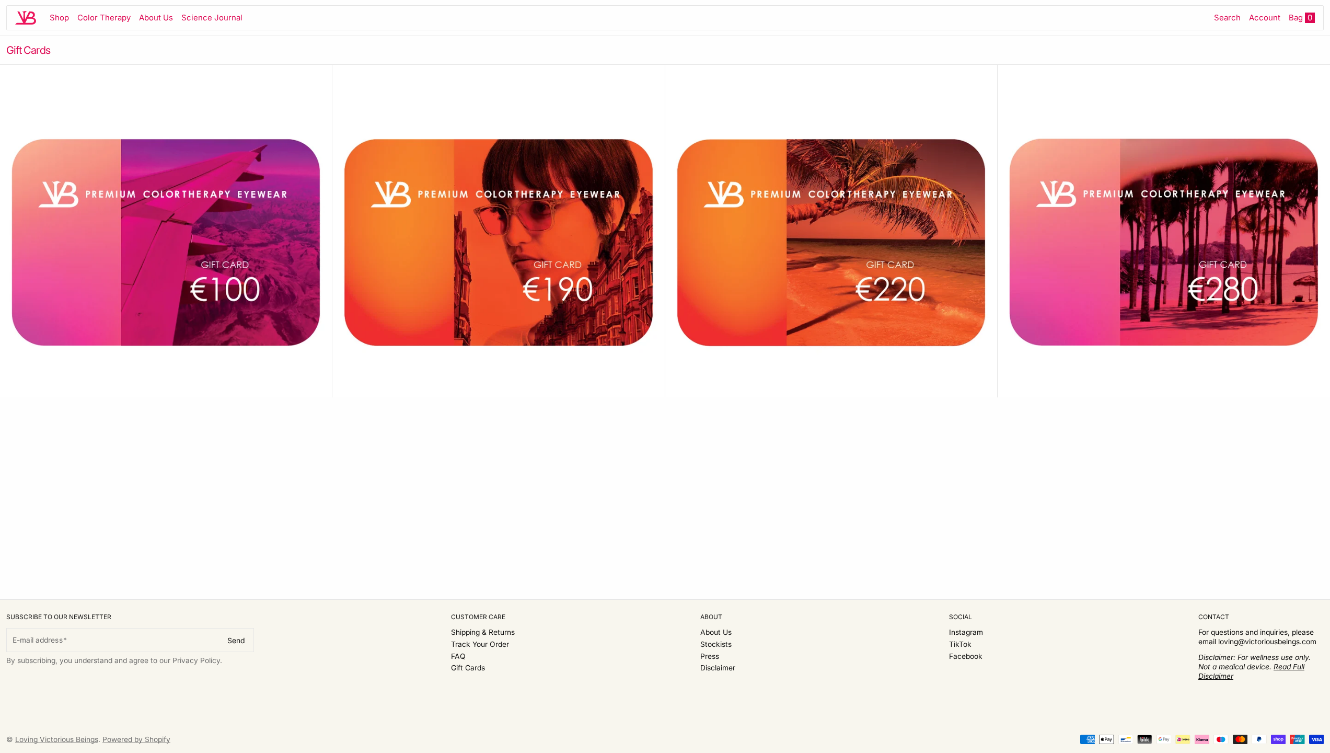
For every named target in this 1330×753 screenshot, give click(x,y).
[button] (1227, 18)
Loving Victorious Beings (56, 739)
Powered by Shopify (136, 739)
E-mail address (38, 640)
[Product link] (166, 231)
